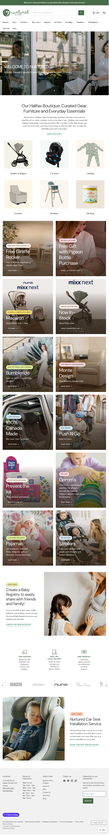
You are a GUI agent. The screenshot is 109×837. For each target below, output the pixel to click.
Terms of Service (8, 824)
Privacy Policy (79, 822)
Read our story (54, 134)
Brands (5, 22)
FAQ (44, 789)
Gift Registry (93, 22)
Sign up (88, 801)
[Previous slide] (6, 63)
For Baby (69, 22)
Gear (14, 22)
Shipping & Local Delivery (50, 822)
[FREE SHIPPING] (24, 660)
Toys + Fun (36, 22)
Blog (44, 798)
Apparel (47, 22)
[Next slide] (103, 63)
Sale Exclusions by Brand (32, 822)
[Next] (106, 685)
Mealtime (80, 22)
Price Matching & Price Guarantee (13, 822)
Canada (97, 823)
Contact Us (47, 792)
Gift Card (6, 28)
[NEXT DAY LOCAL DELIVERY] (54, 660)
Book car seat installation (84, 745)
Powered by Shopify (9, 828)
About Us (46, 786)
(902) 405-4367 (8, 788)
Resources (46, 795)
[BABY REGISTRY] (84, 660)
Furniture (24, 22)
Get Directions (8, 791)
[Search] (81, 12)
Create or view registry (18, 624)
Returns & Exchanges (66, 822)
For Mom (58, 22)
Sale (14, 28)
